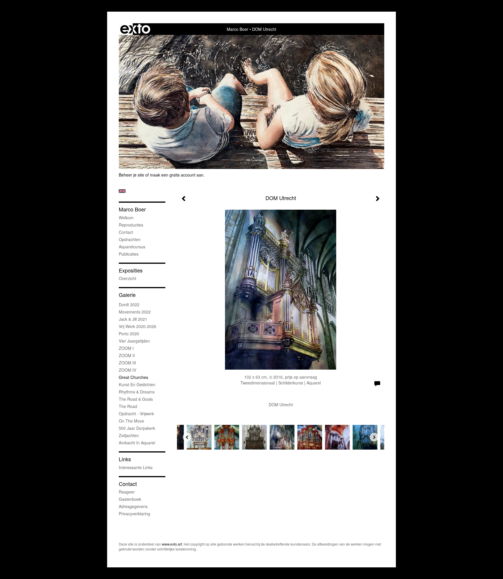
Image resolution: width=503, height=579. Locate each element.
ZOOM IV (127, 370)
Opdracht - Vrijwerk (136, 413)
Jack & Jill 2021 (133, 319)
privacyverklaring (134, 513)
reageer (127, 492)
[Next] (374, 437)
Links (125, 459)
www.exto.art (172, 543)
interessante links (136, 467)
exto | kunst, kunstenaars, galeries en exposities (135, 29)
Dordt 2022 (129, 304)
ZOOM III (127, 363)
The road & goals (136, 399)
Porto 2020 (129, 333)
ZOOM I (126, 348)
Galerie (127, 294)
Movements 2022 (135, 312)
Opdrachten (130, 239)
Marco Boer (237, 29)
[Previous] (187, 437)
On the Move (131, 421)
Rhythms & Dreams (137, 392)
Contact (126, 232)
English (122, 191)
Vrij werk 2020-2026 (137, 326)
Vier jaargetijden (134, 341)
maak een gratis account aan (176, 175)
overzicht (127, 278)
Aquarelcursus (132, 247)
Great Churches (133, 377)
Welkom (126, 217)
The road (128, 406)
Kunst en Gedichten (137, 384)
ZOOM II (127, 355)
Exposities (131, 270)
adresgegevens (133, 506)
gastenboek (130, 499)
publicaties (129, 254)
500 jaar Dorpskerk (137, 428)
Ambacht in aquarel (137, 443)
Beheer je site (131, 175)
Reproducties (131, 225)
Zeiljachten (129, 435)
